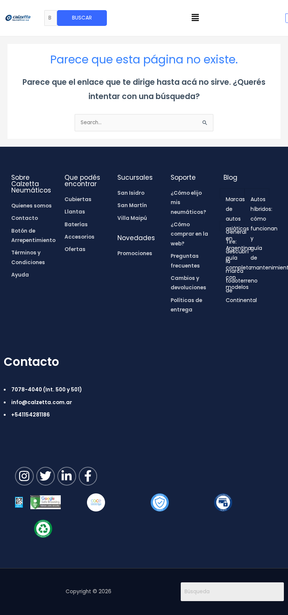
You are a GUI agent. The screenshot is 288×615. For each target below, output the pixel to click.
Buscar (82, 17)
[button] (195, 18)
